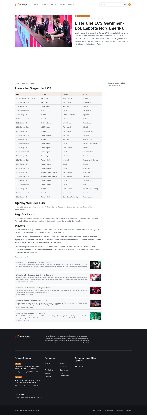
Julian (19, 385)
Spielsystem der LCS (114, 85)
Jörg (19, 372)
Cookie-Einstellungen (64, 374)
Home (36, 4)
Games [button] (43, 4)
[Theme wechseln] (129, 4)
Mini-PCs (48, 373)
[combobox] (113, 5)
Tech (19, 363)
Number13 (23, 410)
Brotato (47, 363)
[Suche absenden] (125, 4)
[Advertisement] (74, 67)
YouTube (80, 366)
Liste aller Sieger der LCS (116, 83)
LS (46, 367)
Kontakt (62, 363)
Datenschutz (64, 370)
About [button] (70, 4)
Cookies (128, 410)
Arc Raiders (49, 370)
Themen (62, 4)
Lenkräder (48, 376)
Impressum (64, 367)
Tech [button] (53, 4)
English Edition (97, 410)
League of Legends (83, 16)
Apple (19, 377)
